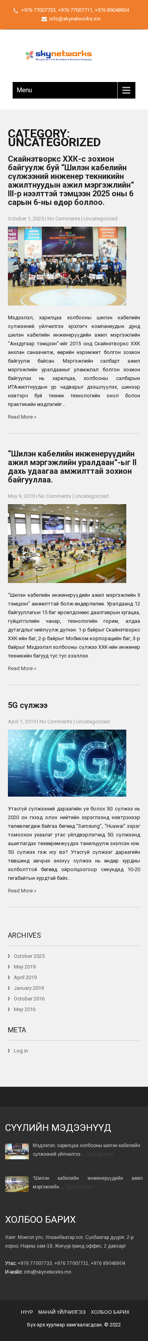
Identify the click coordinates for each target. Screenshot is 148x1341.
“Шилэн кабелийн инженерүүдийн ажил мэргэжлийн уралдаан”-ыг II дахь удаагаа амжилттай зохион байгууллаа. (72, 466)
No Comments (63, 219)
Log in (21, 1051)
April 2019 (25, 977)
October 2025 (29, 956)
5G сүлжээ (27, 705)
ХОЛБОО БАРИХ (110, 1312)
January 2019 (29, 988)
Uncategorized (101, 219)
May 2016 (25, 1009)
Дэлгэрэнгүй (99, 1154)
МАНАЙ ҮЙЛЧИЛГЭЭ (62, 1312)
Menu (24, 90)
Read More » (22, 417)
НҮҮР (27, 1312)
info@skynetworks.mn (75, 19)
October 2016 (29, 999)
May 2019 (25, 967)
